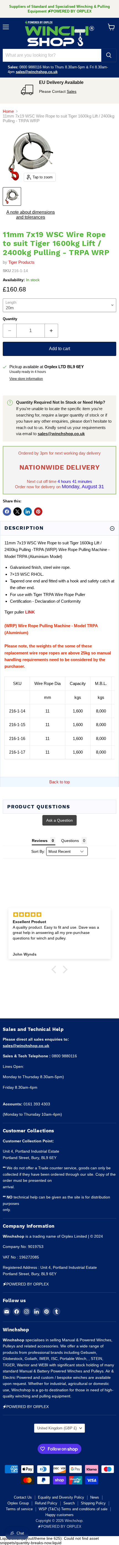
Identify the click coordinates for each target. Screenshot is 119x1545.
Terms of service (19, 1509)
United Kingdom (57, 1428)
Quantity (10, 319)
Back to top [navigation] (59, 781)
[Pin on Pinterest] (38, 511)
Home (8, 111)
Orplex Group (18, 1503)
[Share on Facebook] (7, 511)
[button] (55, 969)
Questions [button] (70, 840)
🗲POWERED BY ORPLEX (59, 1526)
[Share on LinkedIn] (28, 511)
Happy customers (59, 1515)
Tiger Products (21, 262)
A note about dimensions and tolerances (30, 215)
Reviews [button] (40, 840)
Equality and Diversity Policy (61, 1497)
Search (69, 1503)
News (94, 1497)
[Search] (108, 55)
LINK (30, 612)
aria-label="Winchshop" (59, 33)
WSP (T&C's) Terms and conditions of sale (73, 1509)
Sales (71, 91)
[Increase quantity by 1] (51, 331)
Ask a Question (59, 820)
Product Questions (38, 806)
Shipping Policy (93, 1503)
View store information (26, 379)
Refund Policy (46, 1503)
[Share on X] (17, 511)
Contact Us (23, 1497)
